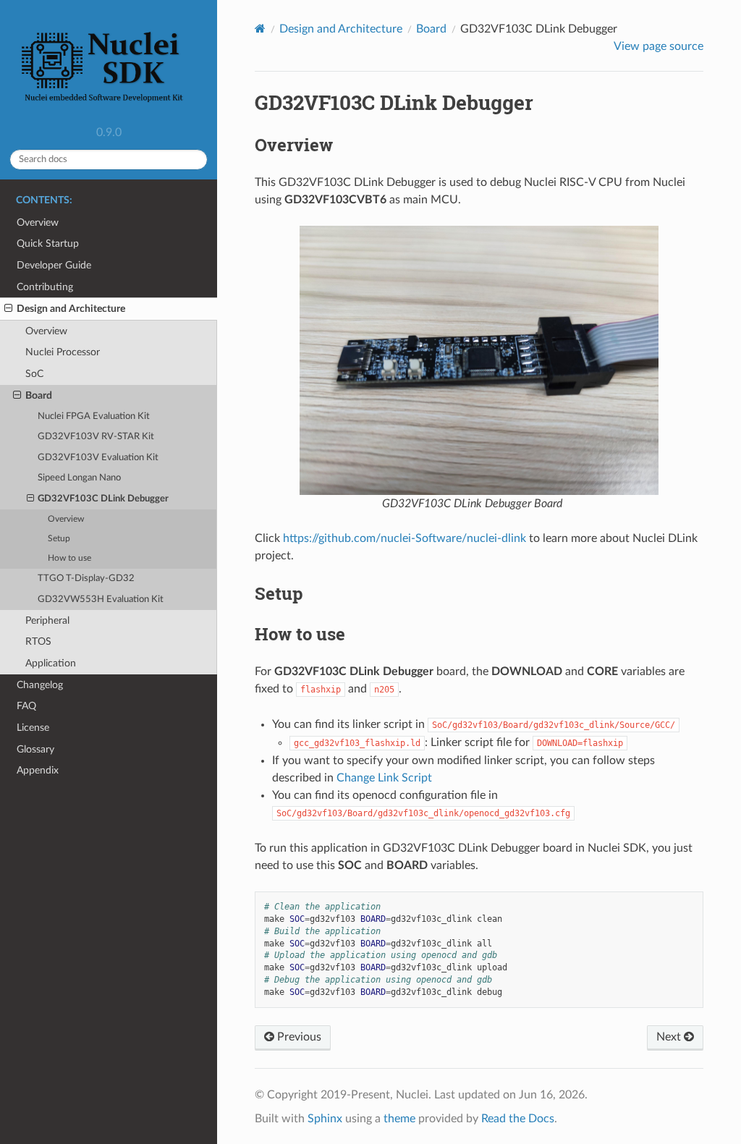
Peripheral (47, 620)
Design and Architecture (71, 308)
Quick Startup (48, 243)
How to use (69, 558)
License (33, 727)
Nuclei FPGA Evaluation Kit (94, 416)
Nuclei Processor (62, 352)
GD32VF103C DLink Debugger (103, 499)
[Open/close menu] (8, 308)
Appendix (38, 770)
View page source (658, 46)
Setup (59, 539)
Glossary (35, 749)
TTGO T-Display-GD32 (86, 578)
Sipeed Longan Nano (79, 478)
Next (670, 1037)
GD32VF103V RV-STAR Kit (96, 436)
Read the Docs (517, 1118)
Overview (38, 222)
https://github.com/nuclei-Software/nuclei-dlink (404, 538)
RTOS (38, 641)
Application (50, 663)
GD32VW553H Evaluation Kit (101, 599)
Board (38, 395)
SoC (34, 373)
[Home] (260, 28)
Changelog (40, 684)
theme (399, 1118)
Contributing (45, 286)
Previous (297, 1037)
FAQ (26, 705)
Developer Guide (54, 265)
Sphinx (325, 1118)
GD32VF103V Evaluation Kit (98, 457)
